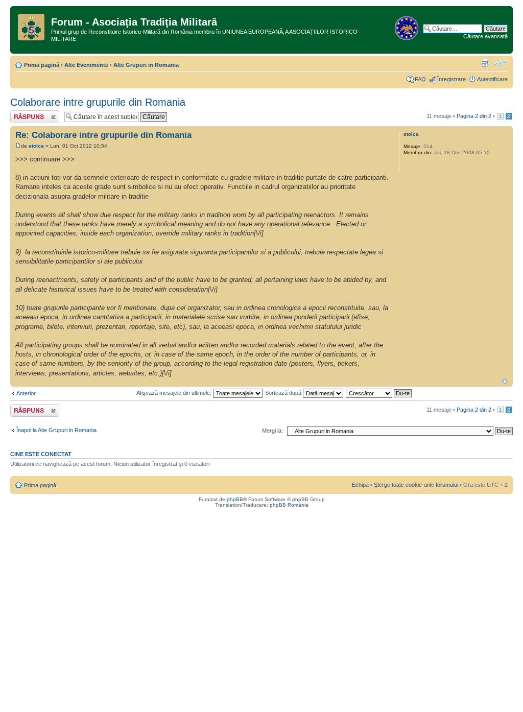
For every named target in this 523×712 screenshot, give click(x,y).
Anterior (26, 393)
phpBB (235, 499)
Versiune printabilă (484, 62)
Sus (505, 381)
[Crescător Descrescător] (379, 393)
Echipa (360, 485)
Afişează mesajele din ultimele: (174, 393)
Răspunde (23, 113)
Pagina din (474, 116)
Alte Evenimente (86, 65)
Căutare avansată (485, 36)
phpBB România (289, 505)
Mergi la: (272, 431)
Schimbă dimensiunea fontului (500, 62)
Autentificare (492, 79)
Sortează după (284, 393)
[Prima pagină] (32, 25)
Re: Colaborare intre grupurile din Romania (103, 135)
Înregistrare (451, 79)
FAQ (420, 79)
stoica (36, 146)
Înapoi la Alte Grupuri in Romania (56, 430)
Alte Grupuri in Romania (146, 65)
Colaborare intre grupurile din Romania (97, 102)
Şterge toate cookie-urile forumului (416, 485)
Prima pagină (41, 65)
